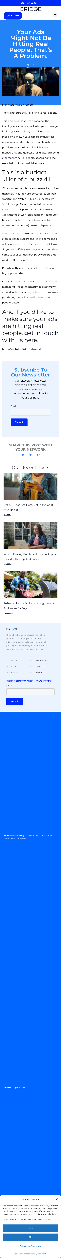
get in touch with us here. (30, 336)
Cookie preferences (22, 1253)
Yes (30, 1228)
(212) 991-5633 (18, 1087)
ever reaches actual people (18, 157)
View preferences (30, 1246)
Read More (8, 515)
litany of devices (33, 131)
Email (14, 406)
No (30, 1237)
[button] (56, 1199)
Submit (19, 422)
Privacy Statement (38, 1253)
